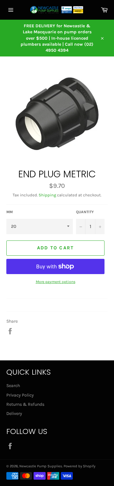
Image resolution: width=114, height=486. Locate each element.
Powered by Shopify (79, 466)
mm (9, 212)
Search (13, 385)
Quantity (85, 212)
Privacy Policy (20, 395)
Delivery (14, 413)
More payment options (55, 281)
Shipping (47, 195)
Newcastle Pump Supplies (40, 466)
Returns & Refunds (25, 404)
